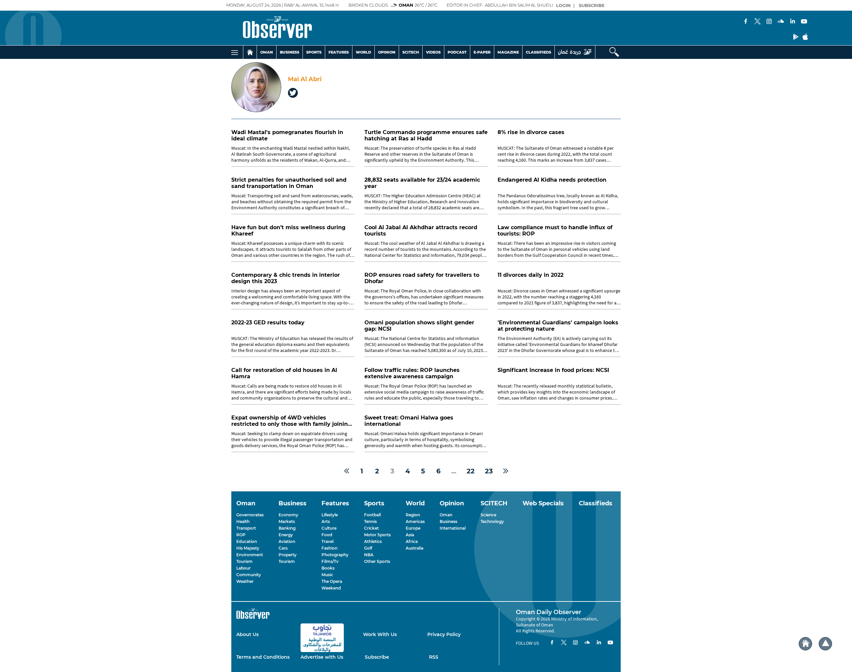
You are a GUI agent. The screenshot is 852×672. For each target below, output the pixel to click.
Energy (286, 534)
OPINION (386, 52)
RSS (433, 657)
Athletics (373, 541)
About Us (247, 634)
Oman (446, 514)
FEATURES (338, 52)
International (453, 528)
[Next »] (506, 471)
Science (488, 514)
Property (288, 554)
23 (489, 471)
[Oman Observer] (269, 28)
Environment (249, 554)
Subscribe (377, 657)
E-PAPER (482, 52)
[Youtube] (804, 22)
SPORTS (313, 52)
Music (327, 574)
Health (243, 521)
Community (248, 574)
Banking (287, 528)
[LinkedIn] (792, 22)
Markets (287, 521)
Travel (327, 541)
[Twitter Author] (293, 93)
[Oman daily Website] (575, 52)
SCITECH (410, 52)
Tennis (370, 521)
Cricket (371, 528)
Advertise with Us (322, 657)
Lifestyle (329, 514)
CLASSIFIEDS (538, 52)
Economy (288, 514)
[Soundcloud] (780, 22)
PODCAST (457, 52)
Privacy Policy (444, 634)
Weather (245, 581)
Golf (368, 548)
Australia (414, 548)
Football (372, 514)
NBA (368, 554)
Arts (325, 521)
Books (327, 568)
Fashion (329, 548)
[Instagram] (769, 22)
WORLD (363, 52)
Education (246, 541)
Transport (246, 528)
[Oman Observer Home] (805, 644)
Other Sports (377, 561)
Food (326, 534)
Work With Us (380, 634)
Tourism (244, 561)
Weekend (331, 588)
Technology (492, 521)
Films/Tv (329, 561)
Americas (415, 521)
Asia (410, 534)
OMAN (266, 52)
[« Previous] (346, 471)
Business (448, 521)
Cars (283, 548)
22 (471, 471)
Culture (328, 528)
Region (413, 514)
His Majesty (247, 548)
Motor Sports (377, 534)
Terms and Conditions (263, 657)
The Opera (331, 581)
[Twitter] (757, 22)
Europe (413, 528)
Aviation (287, 541)
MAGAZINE (508, 52)
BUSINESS (289, 52)
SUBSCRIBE (592, 5)
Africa (412, 541)
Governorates (250, 514)
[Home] (250, 52)
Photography (334, 554)
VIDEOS (433, 52)
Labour (243, 568)
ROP (241, 534)
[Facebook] (746, 22)
